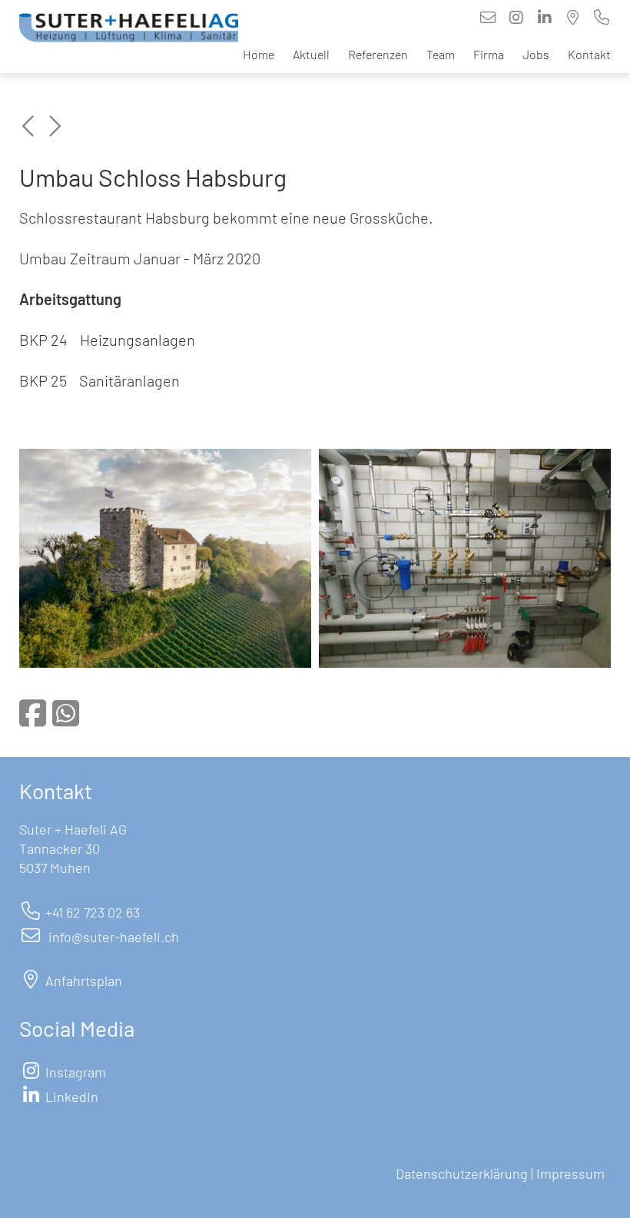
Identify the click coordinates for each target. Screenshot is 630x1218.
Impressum (572, 1173)
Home (258, 54)
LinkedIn (71, 1096)
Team (440, 54)
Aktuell (311, 54)
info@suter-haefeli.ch (113, 936)
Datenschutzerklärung (462, 1173)
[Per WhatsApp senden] (65, 712)
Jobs (535, 54)
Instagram (75, 1072)
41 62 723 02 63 (96, 912)
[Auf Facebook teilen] (32, 712)
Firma (488, 54)
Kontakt (589, 54)
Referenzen (378, 54)
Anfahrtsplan (83, 980)
